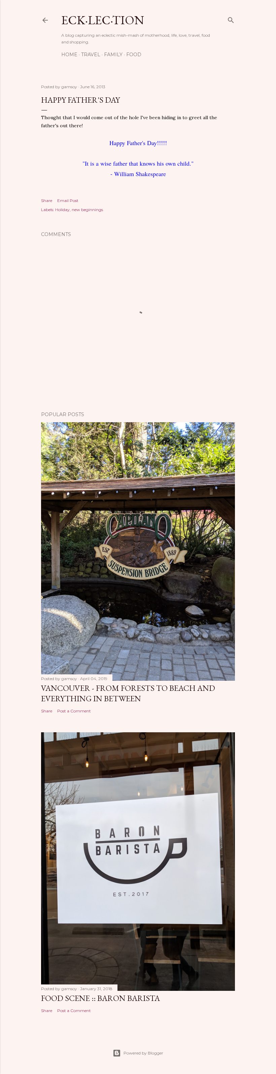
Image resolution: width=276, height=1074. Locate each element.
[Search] (231, 18)
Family (113, 55)
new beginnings (87, 209)
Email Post (67, 200)
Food (133, 55)
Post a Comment (74, 710)
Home (69, 55)
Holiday (62, 209)
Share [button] (46, 200)
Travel (90, 55)
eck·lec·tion (102, 20)
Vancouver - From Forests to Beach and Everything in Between (128, 693)
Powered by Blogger (143, 1052)
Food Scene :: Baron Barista (100, 998)
